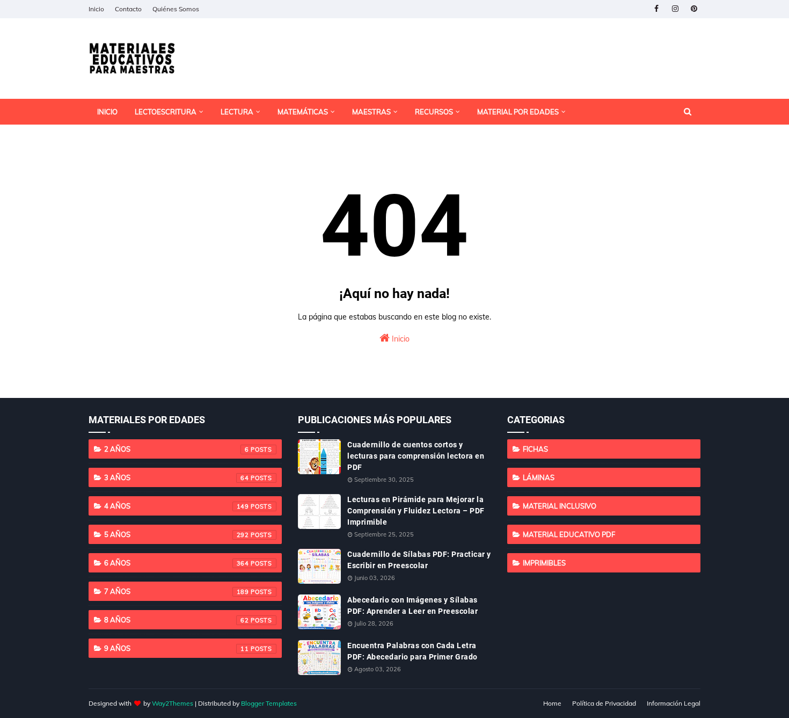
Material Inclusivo (559, 506)
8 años (176, 619)
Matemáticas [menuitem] (302, 111)
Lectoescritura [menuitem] (165, 111)
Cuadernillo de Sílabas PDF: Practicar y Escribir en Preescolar (419, 560)
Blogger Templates (269, 703)
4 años (176, 506)
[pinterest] (693, 9)
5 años (176, 534)
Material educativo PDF (569, 534)
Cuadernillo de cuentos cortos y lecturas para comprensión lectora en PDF (415, 456)
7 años (176, 591)
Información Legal (673, 703)
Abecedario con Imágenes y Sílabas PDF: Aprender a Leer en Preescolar (412, 605)
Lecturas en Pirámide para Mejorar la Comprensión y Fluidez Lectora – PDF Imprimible (416, 510)
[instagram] (675, 9)
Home (552, 703)
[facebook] (656, 9)
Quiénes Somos (175, 9)
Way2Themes (172, 703)
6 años (176, 563)
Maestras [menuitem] (371, 111)
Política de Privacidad (604, 703)
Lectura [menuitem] (237, 111)
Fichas (535, 449)
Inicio (96, 9)
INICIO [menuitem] (107, 111)
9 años (176, 648)
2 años (176, 449)
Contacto (128, 9)
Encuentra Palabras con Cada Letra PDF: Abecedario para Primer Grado (412, 651)
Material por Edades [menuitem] (518, 111)
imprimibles (544, 563)
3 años (176, 477)
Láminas (538, 477)
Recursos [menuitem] (434, 111)
